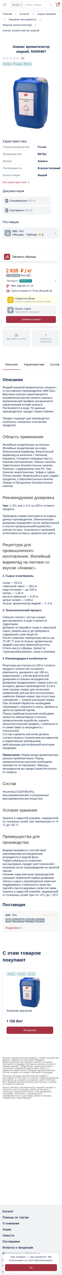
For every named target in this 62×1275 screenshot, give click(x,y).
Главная (7, 14)
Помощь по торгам (16, 1217)
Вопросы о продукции (18, 1247)
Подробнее (12, 927)
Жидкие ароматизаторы (17, 25)
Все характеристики (15, 182)
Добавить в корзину (31, 319)
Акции (7, 1229)
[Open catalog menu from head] (5, 5)
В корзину (30, 1030)
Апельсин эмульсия (19, 1010)
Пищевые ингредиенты (22, 19)
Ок (31, 1267)
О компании (11, 1223)
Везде (15, 4)
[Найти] (49, 5)
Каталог (24, 14)
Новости (8, 1235)
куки (25, 1260)
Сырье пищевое (46, 14)
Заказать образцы (24, 256)
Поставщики (11, 1241)
